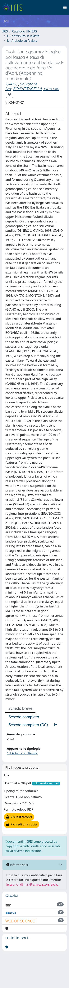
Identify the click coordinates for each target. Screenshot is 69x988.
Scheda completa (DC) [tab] (28, 724)
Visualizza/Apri (20, 817)
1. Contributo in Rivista (23, 36)
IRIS (5, 31)
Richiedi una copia (23, 824)
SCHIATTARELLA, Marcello (36, 88)
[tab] (56, 725)
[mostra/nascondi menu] (65, 7)
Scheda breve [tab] (20, 708)
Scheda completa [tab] (24, 716)
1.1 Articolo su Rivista (22, 40)
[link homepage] (13, 7)
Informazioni (18, 865)
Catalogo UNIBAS (24, 31)
